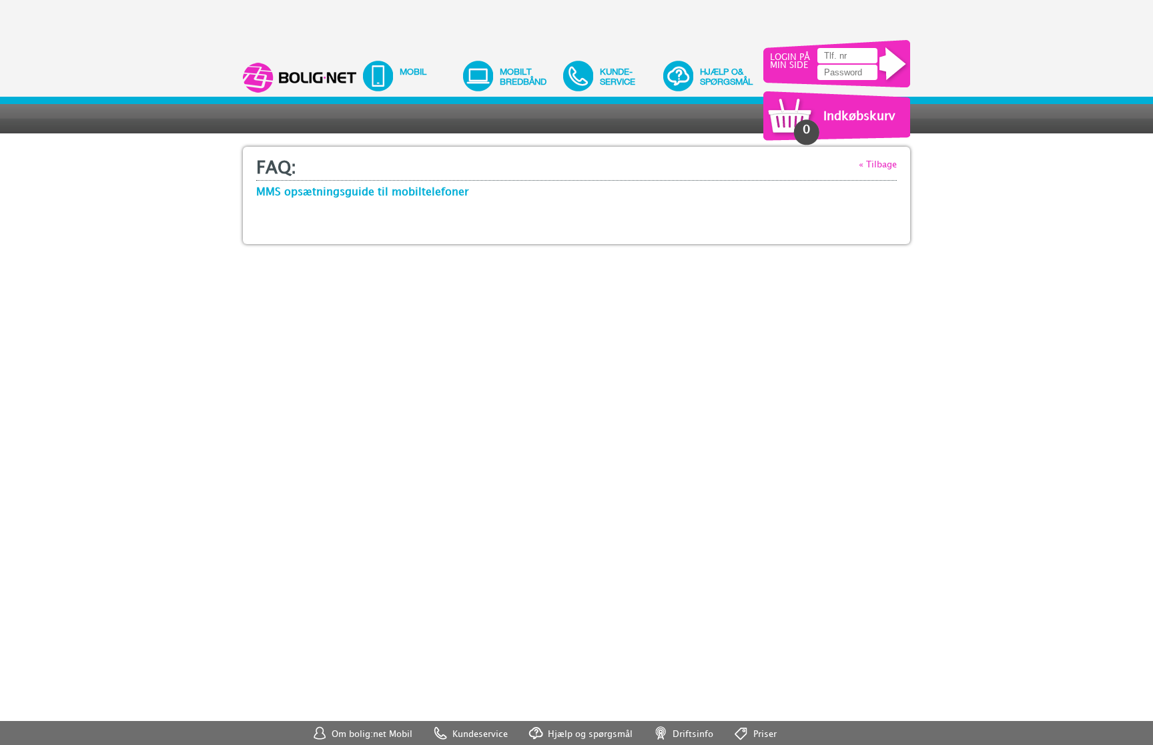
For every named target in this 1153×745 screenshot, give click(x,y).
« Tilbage (878, 165)
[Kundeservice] (806, 727)
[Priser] (846, 727)
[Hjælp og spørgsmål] (819, 727)
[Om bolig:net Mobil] (792, 727)
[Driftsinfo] (832, 727)
